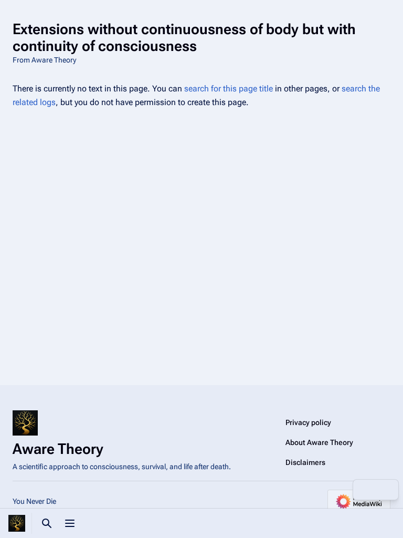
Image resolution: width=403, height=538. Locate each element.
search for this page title (228, 89)
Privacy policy (308, 422)
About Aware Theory (319, 442)
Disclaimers (305, 462)
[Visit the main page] (16, 523)
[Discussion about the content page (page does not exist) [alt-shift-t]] (364, 489)
